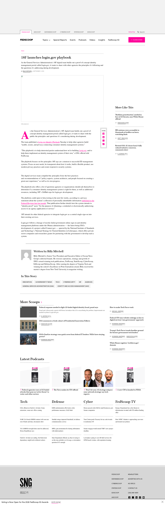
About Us (24, 492)
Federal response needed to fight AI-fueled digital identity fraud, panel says (68, 307)
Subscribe (137, 40)
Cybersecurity (69, 282)
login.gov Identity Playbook (49, 142)
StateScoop (79, 32)
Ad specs (131, 483)
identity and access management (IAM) (73, 286)
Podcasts (82, 39)
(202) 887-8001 (133, 493)
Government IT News (44, 282)
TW (133, 497)
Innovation (27, 282)
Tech (57, 282)
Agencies (88, 282)
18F (80, 282)
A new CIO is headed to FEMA (129, 390)
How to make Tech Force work (121, 307)
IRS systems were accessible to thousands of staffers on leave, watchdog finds (127, 132)
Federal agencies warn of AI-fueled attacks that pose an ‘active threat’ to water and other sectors (34, 392)
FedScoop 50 (113, 39)
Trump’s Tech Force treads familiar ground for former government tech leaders (127, 331)
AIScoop (37, 32)
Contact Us (132, 488)
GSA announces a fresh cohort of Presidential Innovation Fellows (64, 321)
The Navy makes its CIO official (65, 390)
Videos (92, 39)
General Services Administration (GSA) (38, 286)
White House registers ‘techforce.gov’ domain (124, 344)
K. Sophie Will (123, 154)
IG (139, 497)
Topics (45, 39)
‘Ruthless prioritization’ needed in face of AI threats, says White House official (129, 117)
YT (143, 497)
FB (129, 497)
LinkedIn (136, 497)
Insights (101, 39)
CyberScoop (65, 32)
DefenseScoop (50, 32)
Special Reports (60, 39)
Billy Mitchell (27, 71)
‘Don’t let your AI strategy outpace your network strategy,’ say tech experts (98, 392)
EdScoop (91, 32)
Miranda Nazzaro (47, 339)
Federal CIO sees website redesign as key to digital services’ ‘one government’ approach (127, 319)
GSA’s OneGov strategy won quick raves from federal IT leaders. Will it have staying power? (71, 335)
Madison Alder (123, 123)
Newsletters (133, 474)
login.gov (83, 150)
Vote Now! (56, 502)
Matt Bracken (123, 138)
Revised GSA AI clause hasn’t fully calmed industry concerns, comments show (128, 147)
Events (73, 39)
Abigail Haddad (117, 311)
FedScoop (26, 32)
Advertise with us (135, 479)
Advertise (132, 32)
